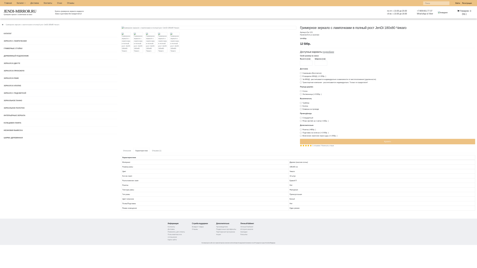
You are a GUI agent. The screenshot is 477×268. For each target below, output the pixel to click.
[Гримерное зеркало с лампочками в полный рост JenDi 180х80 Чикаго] (208, 28)
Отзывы (70, 3)
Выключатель (306, 99)
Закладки (243, 232)
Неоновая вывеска (13, 130)
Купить (387, 141)
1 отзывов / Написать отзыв (323, 146)
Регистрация (467, 3)
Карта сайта (172, 240)
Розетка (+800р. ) (309, 130)
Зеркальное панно (13, 100)
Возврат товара (198, 227)
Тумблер (305, 103)
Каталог (20, 3)
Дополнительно (307, 125)
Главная (8, 3)
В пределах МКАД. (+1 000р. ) (314, 76)
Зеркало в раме (11, 78)
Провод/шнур (306, 113)
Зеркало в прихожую (14, 71)
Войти (457, 3)
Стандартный (307, 118)
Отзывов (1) (156, 151)
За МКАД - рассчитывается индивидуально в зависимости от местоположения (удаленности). (339, 79)
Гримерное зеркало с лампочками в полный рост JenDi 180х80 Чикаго (32, 25)
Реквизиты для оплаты (176, 232)
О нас (59, 3)
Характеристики (141, 151)
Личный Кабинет (246, 227)
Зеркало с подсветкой (15, 93)
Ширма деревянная (13, 138)
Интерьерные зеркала (14, 115)
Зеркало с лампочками (15, 41)
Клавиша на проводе (310, 109)
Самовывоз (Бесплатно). (312, 73)
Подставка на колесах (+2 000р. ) (315, 133)
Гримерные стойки (13, 48)
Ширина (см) (320, 59)
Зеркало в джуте (12, 63)
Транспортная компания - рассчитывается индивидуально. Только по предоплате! (335, 82)
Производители (222, 227)
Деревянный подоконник (16, 56)
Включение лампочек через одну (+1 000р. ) (319, 136)
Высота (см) (305, 59)
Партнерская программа (225, 232)
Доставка (34, 3)
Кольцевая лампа (12, 123)
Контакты (48, 3)
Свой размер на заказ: (309, 56)
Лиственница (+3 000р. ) (312, 94)
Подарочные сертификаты (226, 229)
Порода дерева (306, 87)
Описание (127, 151)
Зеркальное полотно (14, 108)
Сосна (304, 91)
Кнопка (305, 106)
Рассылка (243, 234)
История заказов (246, 229)
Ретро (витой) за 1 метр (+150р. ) (315, 121)
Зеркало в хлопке (12, 86)
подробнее (328, 51)
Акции (218, 234)
